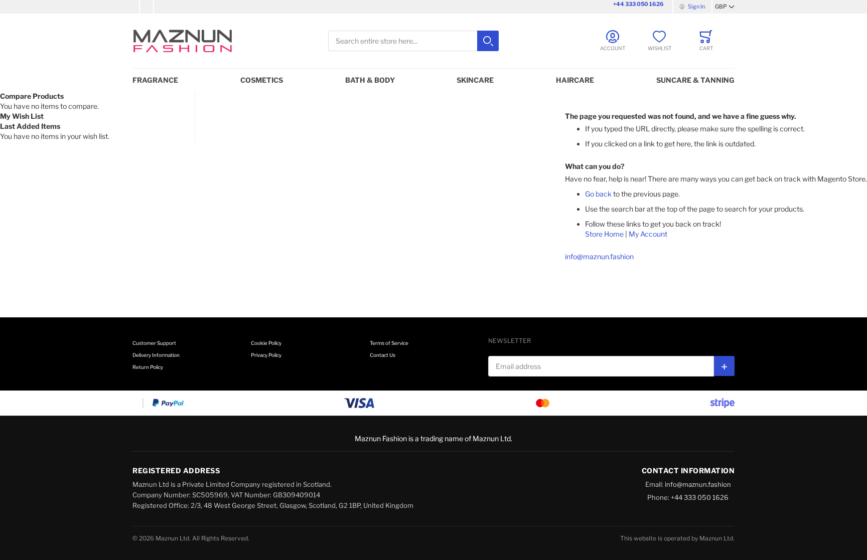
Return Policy (147, 367)
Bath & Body (370, 80)
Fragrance (155, 80)
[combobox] (413, 41)
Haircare (575, 80)
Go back (598, 194)
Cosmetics (261, 80)
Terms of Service (389, 343)
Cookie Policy (266, 343)
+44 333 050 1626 (638, 4)
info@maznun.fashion (599, 256)
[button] (725, 7)
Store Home (604, 234)
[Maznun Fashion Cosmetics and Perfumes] (182, 41)
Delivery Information (156, 355)
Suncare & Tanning (695, 80)
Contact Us (382, 355)
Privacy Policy (266, 355)
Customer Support (154, 343)
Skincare (475, 80)
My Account (648, 234)
